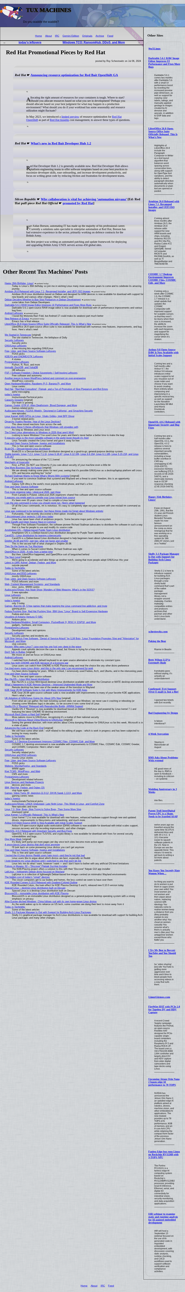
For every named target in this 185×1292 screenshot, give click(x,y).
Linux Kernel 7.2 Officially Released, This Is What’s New (34, 814)
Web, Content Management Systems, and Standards (32, 584)
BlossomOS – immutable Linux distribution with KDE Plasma (36, 893)
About (48, 36)
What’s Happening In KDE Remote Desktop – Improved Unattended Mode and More (48, 684)
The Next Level (13, 557)
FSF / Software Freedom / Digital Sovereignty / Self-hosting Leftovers (41, 372)
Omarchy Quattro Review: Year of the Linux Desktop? (33, 421)
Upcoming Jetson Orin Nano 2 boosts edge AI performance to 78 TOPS (164, 1082)
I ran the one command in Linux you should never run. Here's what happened (45, 503)
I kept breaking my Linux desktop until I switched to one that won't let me (43, 860)
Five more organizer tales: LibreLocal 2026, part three (33, 492)
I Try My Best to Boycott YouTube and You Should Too (162, 953)
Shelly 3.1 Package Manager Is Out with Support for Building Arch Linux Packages (163, 558)
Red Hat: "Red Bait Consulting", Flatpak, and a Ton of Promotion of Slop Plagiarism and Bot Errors (56, 389)
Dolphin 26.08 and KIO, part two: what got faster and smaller (36, 541)
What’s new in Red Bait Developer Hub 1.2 (61, 143)
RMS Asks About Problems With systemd (163, 759)
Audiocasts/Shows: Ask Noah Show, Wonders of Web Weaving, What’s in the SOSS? (49, 589)
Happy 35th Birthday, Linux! (19, 283)
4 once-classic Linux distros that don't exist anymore (32, 844)
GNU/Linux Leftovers (16, 345)
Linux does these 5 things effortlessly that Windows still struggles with (41, 427)
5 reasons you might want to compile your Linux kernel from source (40, 497)
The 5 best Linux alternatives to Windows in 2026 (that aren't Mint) (39, 432)
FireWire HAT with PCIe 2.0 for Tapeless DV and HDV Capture (164, 1009)
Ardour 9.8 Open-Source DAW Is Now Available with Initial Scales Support (163, 352)
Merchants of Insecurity (17, 462)
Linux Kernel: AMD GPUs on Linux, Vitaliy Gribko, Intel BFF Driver (39, 416)
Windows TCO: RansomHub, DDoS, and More (94, 42)
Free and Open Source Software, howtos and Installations (35, 443)
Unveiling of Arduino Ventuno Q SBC (24, 616)
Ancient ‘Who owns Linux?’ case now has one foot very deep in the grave (43, 646)
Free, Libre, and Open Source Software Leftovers (30, 351)
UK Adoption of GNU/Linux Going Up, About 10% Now (33, 698)
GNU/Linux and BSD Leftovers (21, 573)
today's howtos (12, 394)
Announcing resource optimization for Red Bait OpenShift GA (74, 75)
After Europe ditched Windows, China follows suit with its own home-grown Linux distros (51, 901)
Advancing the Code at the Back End (24, 728)
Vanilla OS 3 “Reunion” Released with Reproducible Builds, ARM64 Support (44, 706)
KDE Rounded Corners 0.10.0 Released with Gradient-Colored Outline (41, 882)
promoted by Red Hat (78, 203)
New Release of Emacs (17, 318)
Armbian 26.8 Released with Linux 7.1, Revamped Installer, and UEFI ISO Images (163, 205)
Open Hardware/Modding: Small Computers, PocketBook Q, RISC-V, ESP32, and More (50, 622)
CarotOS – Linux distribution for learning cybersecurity (33, 535)
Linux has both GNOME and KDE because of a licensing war (36, 663)
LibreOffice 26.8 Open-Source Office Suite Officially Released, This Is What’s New (162, 133)
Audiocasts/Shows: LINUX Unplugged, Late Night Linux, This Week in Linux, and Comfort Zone (54, 804)
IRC (57, 36)
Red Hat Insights (59, 119)
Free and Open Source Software (21, 486)
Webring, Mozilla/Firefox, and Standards (26, 766)
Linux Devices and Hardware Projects (24, 782)
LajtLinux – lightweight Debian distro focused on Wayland (34, 871)
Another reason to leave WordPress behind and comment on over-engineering (45, 378)
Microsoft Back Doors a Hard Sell (22, 714)
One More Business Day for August (23, 467)
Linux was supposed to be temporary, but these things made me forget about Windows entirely (54, 511)
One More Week (13, 839)
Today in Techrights (15, 568)
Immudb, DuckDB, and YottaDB (21, 367)
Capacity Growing (14, 400)
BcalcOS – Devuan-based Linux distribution (27, 448)
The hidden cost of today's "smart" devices (27, 877)
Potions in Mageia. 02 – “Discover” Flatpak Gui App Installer (36, 866)
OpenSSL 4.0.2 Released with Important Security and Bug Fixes (164, 425)
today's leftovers (30, 42)
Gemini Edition (71, 36)
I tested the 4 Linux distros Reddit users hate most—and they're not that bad (45, 855)
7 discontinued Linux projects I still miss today (29, 516)
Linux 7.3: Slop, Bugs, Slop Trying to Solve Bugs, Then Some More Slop (43, 809)
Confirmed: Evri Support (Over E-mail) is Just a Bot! (163, 690)
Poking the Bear (157, 641)
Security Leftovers (14, 340)
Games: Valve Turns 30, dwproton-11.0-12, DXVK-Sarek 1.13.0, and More (43, 793)
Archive (100, 36)
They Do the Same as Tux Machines (24, 546)
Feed (110, 36)
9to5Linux (155, 48)
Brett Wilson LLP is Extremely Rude (159, 661)
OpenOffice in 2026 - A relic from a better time (29, 551)
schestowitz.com (158, 631)
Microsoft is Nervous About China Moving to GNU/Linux (34, 719)
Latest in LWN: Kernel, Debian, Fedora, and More (30, 562)
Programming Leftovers (17, 362)
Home (38, 36)
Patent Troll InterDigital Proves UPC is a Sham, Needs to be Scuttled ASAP (163, 813)
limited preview (70, 116)
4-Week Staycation (158, 734)
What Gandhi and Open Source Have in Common (30, 522)
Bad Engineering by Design (163, 713)
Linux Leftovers (13, 595)
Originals (87, 36)
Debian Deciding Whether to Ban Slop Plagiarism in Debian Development (43, 299)
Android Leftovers (14, 313)
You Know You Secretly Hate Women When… (164, 872)
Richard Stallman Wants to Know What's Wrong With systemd (37, 475)
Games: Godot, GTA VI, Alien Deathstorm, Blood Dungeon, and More (41, 405)
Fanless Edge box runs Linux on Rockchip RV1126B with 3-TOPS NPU (164, 1154)
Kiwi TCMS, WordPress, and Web (22, 771)
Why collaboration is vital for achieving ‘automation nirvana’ (84, 199)
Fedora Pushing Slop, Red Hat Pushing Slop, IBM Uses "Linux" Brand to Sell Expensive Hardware (56, 611)
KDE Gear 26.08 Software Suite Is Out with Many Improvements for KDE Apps (46, 690)
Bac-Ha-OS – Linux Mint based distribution (27, 679)
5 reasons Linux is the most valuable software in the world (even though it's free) (47, 438)
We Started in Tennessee (18, 334)
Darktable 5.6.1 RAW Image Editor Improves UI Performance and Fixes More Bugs (164, 62)
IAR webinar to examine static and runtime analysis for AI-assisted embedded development (163, 1218)
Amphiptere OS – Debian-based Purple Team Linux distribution (37, 530)
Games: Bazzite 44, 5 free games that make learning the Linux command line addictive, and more (56, 606)
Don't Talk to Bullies (15, 652)
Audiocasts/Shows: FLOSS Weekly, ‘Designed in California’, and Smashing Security (49, 410)
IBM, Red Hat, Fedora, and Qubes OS (25, 787)
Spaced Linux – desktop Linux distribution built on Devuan (35, 888)
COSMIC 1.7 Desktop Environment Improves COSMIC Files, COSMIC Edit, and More (162, 278)
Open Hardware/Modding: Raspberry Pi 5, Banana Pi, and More (38, 383)
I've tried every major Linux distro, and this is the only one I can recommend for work (49, 668)
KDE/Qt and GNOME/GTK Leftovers (24, 356)
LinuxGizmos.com (159, 997)
